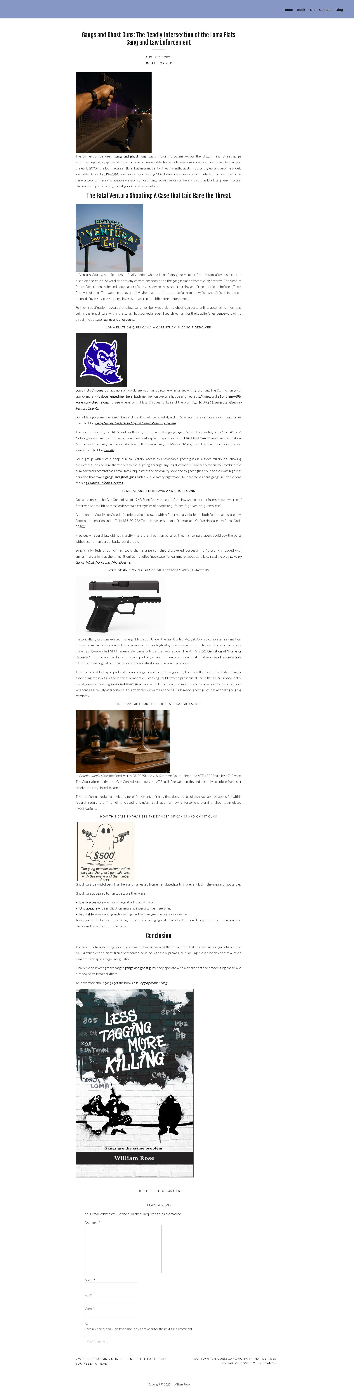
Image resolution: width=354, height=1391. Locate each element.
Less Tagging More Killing (149, 983)
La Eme (109, 450)
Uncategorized (158, 63)
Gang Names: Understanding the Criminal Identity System (135, 423)
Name (90, 1280)
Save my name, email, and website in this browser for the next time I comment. (139, 1329)
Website (91, 1309)
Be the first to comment (160, 1191)
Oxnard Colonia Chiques (105, 483)
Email (90, 1294)
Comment (92, 1222)
